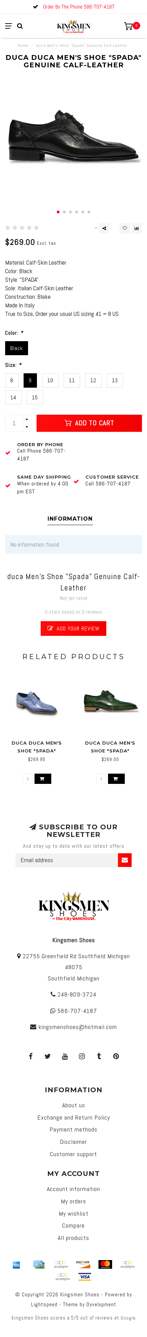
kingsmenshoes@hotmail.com (77, 1027)
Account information (73, 1189)
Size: (13, 365)
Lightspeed (44, 1304)
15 (35, 397)
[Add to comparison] (137, 228)
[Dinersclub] (60, 1264)
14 (13, 397)
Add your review (77, 628)
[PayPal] (127, 1264)
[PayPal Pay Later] (62, 1277)
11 (72, 380)
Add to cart (93, 423)
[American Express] (16, 1264)
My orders (73, 1201)
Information (70, 519)
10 (50, 380)
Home (22, 45)
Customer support (73, 1154)
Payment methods (73, 1129)
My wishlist (74, 1213)
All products (73, 1238)
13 (115, 380)
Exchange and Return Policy (73, 1117)
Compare (73, 1225)
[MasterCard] (105, 1264)
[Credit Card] (38, 1264)
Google (128, 1318)
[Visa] (84, 1277)
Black (16, 348)
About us (73, 1105)
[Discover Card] (83, 1264)
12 (93, 380)
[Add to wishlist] (125, 228)
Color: (14, 332)
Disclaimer (73, 1142)
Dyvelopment (101, 1304)
